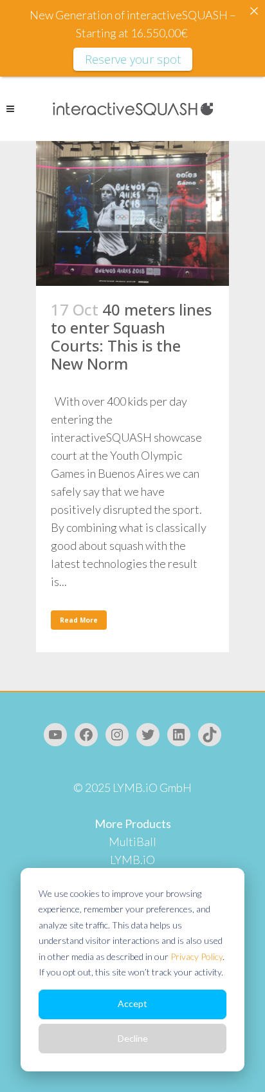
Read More (79, 620)
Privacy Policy (196, 956)
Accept (132, 1003)
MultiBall (132, 841)
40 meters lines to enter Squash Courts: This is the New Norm (131, 336)
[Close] (254, 11)
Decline (133, 1038)
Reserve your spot (133, 59)
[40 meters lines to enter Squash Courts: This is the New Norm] (132, 213)
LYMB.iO (132, 859)
